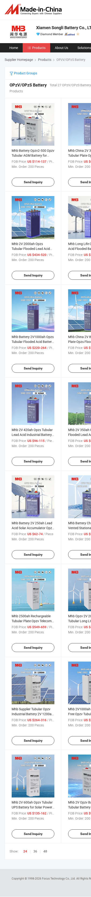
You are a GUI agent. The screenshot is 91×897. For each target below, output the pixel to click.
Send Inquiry (33, 182)
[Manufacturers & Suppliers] (34, 9)
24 (25, 851)
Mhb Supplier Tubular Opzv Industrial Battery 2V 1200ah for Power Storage (32, 714)
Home (13, 47)
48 (45, 851)
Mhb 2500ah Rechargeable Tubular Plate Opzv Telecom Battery (32, 621)
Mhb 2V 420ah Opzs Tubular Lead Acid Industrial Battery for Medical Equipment (32, 435)
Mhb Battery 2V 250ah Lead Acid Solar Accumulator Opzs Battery (33, 528)
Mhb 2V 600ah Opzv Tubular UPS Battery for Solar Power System (32, 807)
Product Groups (25, 73)
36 (35, 851)
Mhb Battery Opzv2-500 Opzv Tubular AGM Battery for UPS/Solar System (33, 155)
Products (39, 47)
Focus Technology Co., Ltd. (59, 878)
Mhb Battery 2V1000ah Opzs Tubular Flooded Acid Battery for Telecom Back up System (33, 342)
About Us (61, 47)
